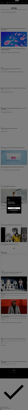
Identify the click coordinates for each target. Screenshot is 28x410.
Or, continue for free (14, 212)
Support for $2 (14, 208)
